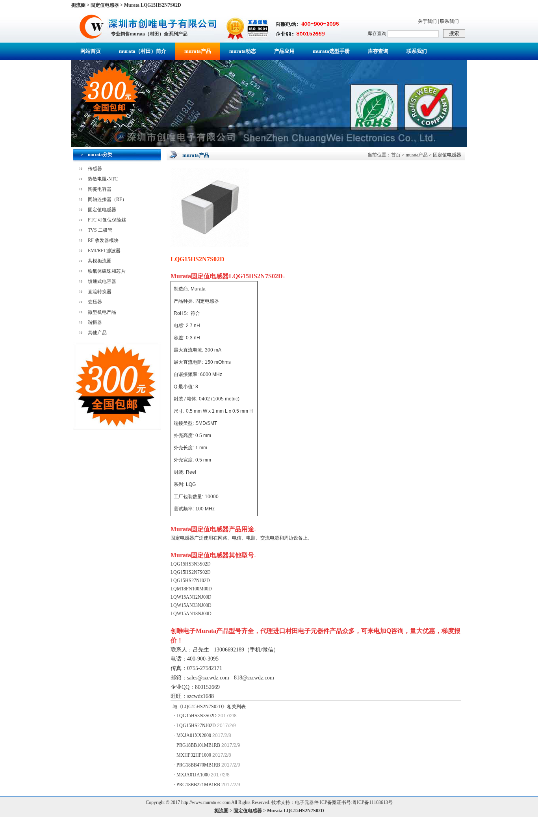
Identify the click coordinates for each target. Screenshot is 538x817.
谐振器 (95, 322)
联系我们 (449, 21)
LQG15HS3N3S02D (196, 715)
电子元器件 (307, 802)
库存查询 (378, 51)
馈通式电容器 (102, 281)
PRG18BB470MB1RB (198, 765)
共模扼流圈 (99, 261)
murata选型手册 (331, 51)
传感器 (95, 168)
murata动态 (242, 51)
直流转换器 (99, 291)
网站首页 (90, 51)
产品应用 (284, 51)
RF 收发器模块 (103, 240)
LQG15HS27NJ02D (196, 725)
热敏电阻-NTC (103, 179)
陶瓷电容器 (99, 189)
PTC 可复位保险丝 (107, 220)
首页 (396, 155)
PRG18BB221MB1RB (198, 784)
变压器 (95, 302)
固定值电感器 (102, 209)
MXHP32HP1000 (193, 755)
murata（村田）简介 (142, 51)
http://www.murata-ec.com (205, 802)
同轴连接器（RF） (107, 199)
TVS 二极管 (100, 230)
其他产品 (97, 332)
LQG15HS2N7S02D (202, 706)
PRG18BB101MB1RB (198, 745)
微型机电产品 (102, 312)
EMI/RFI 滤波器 (104, 250)
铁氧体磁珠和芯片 (107, 271)
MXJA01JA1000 (193, 775)
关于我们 (427, 21)
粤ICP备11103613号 (372, 802)
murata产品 (197, 51)
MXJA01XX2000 (193, 735)
